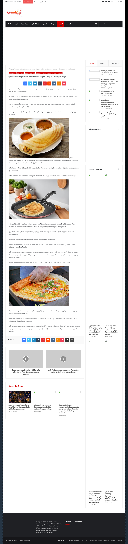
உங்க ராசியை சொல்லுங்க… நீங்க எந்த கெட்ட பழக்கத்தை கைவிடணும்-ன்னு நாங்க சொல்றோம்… (109, 82)
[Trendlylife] (14, 12)
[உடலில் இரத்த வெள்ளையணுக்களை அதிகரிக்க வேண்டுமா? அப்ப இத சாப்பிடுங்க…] (94, 103)
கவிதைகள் (53, 24)
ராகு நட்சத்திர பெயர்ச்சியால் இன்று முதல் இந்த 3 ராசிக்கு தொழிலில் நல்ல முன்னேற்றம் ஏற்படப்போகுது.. (19, 407)
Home (12, 69)
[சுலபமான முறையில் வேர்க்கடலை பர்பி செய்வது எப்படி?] (94, 114)
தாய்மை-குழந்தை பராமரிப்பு (49, 73)
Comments (115, 63)
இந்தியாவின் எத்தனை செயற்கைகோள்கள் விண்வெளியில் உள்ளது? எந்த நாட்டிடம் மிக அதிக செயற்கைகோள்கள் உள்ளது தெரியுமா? (69, 409)
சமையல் (60, 24)
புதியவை (60, 73)
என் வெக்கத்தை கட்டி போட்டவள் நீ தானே (107, 92)
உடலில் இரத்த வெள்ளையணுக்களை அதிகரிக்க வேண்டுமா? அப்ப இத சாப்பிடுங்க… (109, 103)
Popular (91, 63)
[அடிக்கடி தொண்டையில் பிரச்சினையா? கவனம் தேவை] (94, 73)
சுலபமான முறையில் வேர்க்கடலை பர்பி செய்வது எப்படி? (108, 114)
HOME (9, 24)
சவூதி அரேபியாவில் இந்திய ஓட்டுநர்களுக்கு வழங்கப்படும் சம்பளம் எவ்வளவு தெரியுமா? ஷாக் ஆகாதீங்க (95, 330)
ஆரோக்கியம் (35, 24)
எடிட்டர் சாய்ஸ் (20, 73)
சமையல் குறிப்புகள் (20, 69)
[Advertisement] (84, 10)
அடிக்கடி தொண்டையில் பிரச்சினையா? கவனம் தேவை (109, 72)
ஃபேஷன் (16, 24)
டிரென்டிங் (68, 24)
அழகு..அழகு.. (25, 24)
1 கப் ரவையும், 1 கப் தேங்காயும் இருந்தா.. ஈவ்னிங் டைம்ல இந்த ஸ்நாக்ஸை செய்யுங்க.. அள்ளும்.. (60, 1)
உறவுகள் (45, 24)
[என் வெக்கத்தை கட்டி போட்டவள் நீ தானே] (94, 94)
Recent (102, 63)
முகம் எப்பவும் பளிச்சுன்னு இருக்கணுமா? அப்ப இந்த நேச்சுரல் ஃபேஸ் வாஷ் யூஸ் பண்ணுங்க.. (111, 496)
